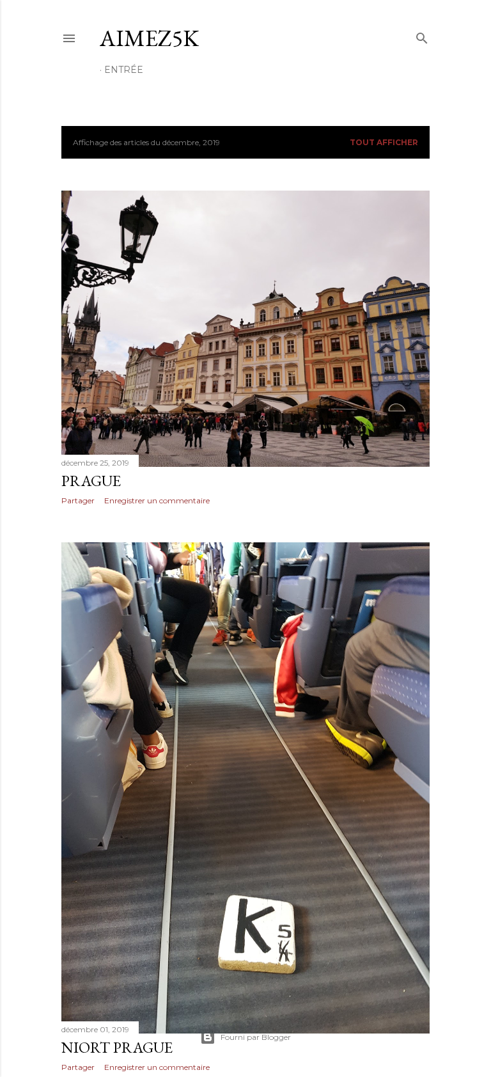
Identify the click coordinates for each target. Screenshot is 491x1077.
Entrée (123, 69)
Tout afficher (384, 142)
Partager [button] (78, 500)
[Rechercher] (422, 35)
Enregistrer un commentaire (157, 500)
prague (91, 481)
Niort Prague (117, 1047)
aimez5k (149, 38)
